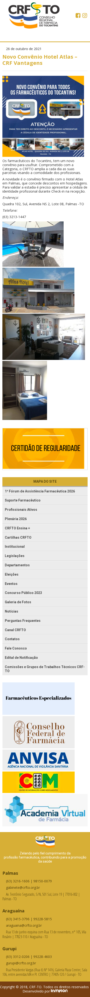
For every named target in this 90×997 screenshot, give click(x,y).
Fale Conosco (16, 648)
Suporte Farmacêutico (23, 500)
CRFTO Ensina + (17, 528)
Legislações (14, 556)
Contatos (12, 639)
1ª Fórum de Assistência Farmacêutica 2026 (40, 491)
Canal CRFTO (15, 630)
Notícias (11, 611)
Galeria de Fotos (18, 602)
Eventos (11, 584)
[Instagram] (85, 16)
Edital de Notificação (21, 658)
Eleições (11, 574)
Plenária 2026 (16, 519)
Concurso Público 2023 (23, 593)
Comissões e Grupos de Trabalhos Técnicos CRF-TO (45, 669)
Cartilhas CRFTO (18, 537)
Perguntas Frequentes (23, 621)
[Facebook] (78, 16)
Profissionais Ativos (21, 509)
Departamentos (17, 565)
